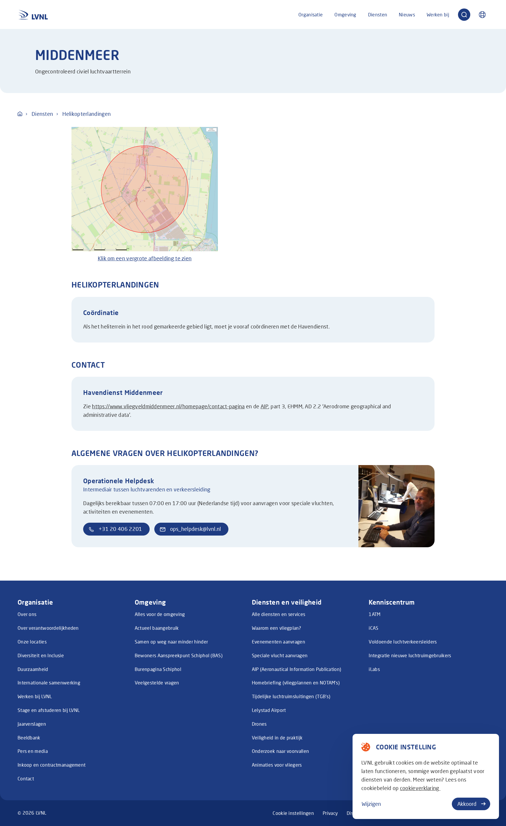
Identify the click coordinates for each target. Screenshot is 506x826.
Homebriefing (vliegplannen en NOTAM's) (296, 682)
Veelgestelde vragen (157, 682)
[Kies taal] (482, 14)
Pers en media (33, 751)
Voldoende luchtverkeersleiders (403, 641)
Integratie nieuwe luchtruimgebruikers (410, 655)
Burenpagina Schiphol (158, 669)
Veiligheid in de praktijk (277, 737)
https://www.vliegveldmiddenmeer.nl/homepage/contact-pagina (168, 406)
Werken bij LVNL (35, 696)
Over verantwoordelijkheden (48, 628)
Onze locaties (32, 641)
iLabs (374, 669)
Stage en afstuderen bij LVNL (49, 710)
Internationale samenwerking (49, 682)
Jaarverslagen (32, 724)
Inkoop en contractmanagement (52, 765)
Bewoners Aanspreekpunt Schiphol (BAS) (179, 655)
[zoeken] (464, 14)
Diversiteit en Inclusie (41, 655)
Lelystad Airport (269, 710)
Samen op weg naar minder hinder (171, 641)
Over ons (27, 614)
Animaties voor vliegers (277, 765)
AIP (265, 406)
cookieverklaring (420, 788)
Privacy (330, 813)
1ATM (374, 614)
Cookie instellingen (293, 813)
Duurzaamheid (33, 669)
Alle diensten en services (278, 614)
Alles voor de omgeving (160, 614)
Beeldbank (29, 737)
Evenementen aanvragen (278, 641)
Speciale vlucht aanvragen (280, 655)
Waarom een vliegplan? (276, 628)
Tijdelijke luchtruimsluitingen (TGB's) (291, 696)
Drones (259, 724)
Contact (26, 778)
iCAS (373, 628)
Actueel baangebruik (157, 628)
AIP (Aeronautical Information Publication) (296, 669)
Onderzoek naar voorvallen (280, 751)
